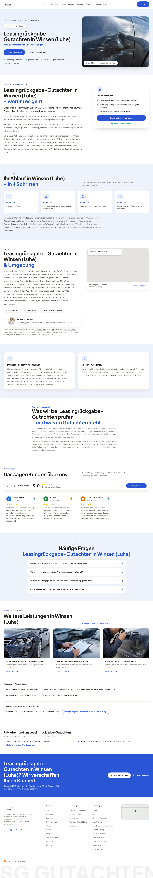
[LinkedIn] (27, 830)
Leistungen (54, 4)
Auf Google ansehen (136, 486)
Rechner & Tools (52, 822)
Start (44, 4)
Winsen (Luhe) (14, 20)
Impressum (97, 845)
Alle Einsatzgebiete (99, 841)
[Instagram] (11, 830)
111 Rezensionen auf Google (51, 487)
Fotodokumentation (27, 221)
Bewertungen (101, 4)
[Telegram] (16, 830)
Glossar (49, 826)
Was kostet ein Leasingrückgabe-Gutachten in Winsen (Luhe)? (57, 589)
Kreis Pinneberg (98, 830)
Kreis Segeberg (98, 837)
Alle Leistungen (74, 826)
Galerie (80, 4)
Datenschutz (97, 849)
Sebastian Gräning (53, 837)
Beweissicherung (75, 818)
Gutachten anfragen (38, 52)
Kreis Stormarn (98, 822)
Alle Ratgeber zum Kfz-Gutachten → (21, 745)
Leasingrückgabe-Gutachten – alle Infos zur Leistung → (86, 712)
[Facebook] (6, 830)
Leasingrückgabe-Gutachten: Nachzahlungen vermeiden (28, 741)
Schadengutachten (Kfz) (78, 810)
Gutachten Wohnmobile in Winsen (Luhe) (21, 695)
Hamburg (96, 814)
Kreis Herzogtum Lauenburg (103, 826)
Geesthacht (50, 281)
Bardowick (30, 281)
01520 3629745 (15, 52)
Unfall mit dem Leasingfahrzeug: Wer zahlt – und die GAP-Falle (105, 741)
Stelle (12, 712)
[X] (22, 830)
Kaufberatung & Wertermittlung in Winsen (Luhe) (96, 689)
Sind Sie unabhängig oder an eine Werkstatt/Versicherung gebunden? (61, 580)
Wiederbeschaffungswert (31, 224)
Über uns (89, 4)
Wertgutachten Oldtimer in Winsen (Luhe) (21, 689)
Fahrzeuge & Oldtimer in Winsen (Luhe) (57, 689)
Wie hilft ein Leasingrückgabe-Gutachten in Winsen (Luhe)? (56, 572)
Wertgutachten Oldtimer (78, 822)
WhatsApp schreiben (122, 123)
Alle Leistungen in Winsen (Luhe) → (96, 623)
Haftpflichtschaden (76, 814)
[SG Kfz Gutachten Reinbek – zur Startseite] (8, 4)
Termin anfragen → (139, 286)
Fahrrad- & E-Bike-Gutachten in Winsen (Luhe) (60, 695)
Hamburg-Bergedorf (100, 818)
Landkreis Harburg (99, 833)
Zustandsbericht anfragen (121, 118)
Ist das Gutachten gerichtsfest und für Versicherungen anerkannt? (59, 563)
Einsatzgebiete (68, 4)
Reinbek (26, 284)
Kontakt (143, 4)
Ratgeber (49, 818)
